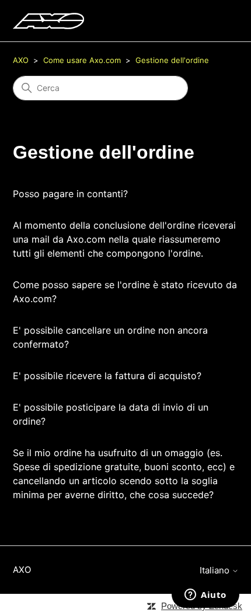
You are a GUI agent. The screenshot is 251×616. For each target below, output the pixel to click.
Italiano (216, 570)
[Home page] (48, 21)
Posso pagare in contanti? (70, 194)
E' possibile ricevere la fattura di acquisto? (107, 376)
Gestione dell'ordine (172, 60)
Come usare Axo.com (82, 60)
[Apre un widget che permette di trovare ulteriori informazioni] (205, 595)
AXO (21, 60)
